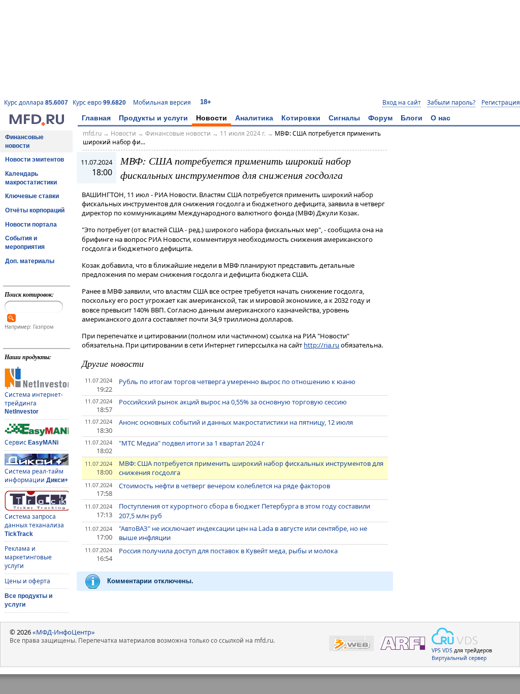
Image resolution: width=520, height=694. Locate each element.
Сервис (31, 442)
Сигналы (344, 118)
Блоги (411, 118)
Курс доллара (36, 102)
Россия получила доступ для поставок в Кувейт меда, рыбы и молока (228, 550)
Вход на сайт (401, 103)
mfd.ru (92, 133)
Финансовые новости (24, 141)
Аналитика (254, 118)
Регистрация (500, 103)
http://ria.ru (321, 345)
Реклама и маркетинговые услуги (28, 557)
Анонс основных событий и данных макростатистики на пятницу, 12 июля (236, 422)
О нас (440, 118)
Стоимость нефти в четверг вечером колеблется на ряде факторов (224, 485)
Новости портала (31, 224)
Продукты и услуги (153, 118)
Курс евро (99, 102)
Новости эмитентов (34, 159)
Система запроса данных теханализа (34, 524)
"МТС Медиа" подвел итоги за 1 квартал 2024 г (192, 443)
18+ (205, 102)
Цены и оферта (27, 581)
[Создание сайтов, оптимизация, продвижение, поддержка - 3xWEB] (351, 643)
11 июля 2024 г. (243, 133)
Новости (211, 118)
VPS (436, 650)
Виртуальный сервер (459, 657)
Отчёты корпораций (34, 210)
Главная (96, 118)
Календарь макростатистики (31, 178)
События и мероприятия (25, 242)
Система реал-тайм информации (36, 475)
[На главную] (36, 123)
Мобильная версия (162, 102)
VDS (447, 650)
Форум (380, 118)
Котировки (300, 118)
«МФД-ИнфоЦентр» (63, 632)
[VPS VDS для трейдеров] (454, 636)
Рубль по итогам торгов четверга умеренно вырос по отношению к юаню (237, 381)
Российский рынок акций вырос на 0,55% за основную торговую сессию (233, 401)
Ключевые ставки (32, 196)
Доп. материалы (29, 261)
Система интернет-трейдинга (34, 402)
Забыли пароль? (451, 103)
